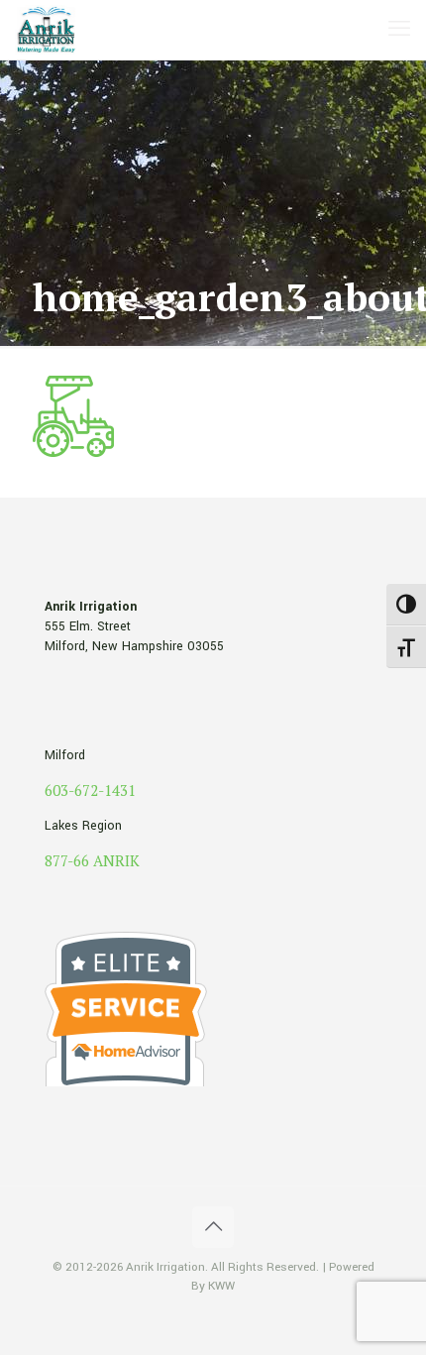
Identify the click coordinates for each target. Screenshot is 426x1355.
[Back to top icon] (213, 1227)
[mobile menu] (399, 30)
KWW (221, 1286)
